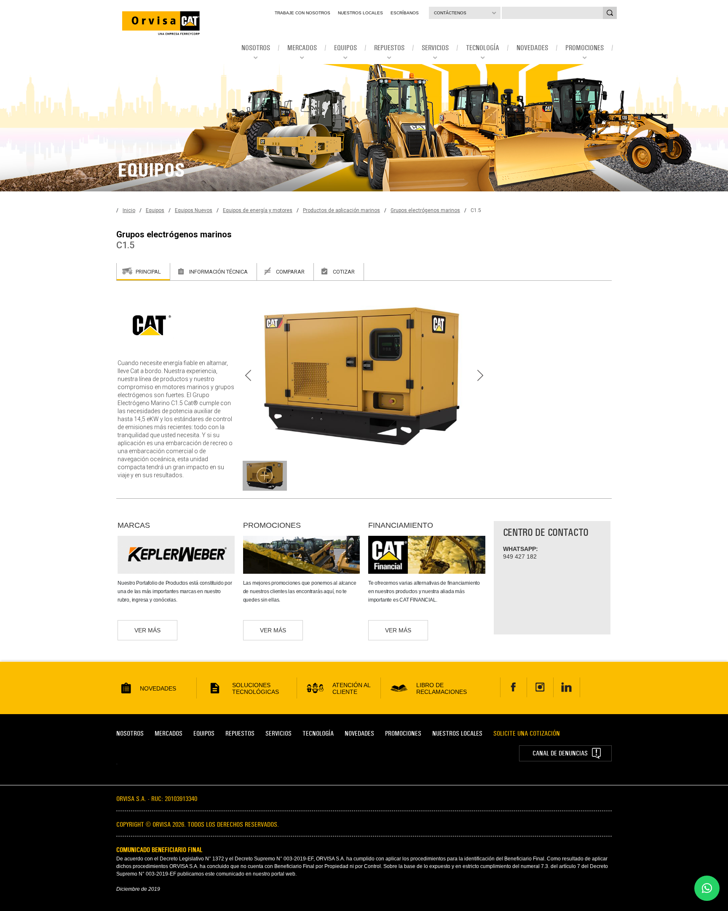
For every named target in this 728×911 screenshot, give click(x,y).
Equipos (155, 210)
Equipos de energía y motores (257, 210)
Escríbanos (405, 13)
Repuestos (239, 733)
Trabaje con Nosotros (302, 13)
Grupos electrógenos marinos (425, 210)
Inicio (129, 210)
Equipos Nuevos (193, 210)
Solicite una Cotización (526, 733)
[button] (707, 888)
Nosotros (130, 733)
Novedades (359, 733)
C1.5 (476, 210)
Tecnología (318, 733)
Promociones (403, 733)
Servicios (278, 733)
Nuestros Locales (360, 13)
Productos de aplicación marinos (341, 210)
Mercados (168, 733)
